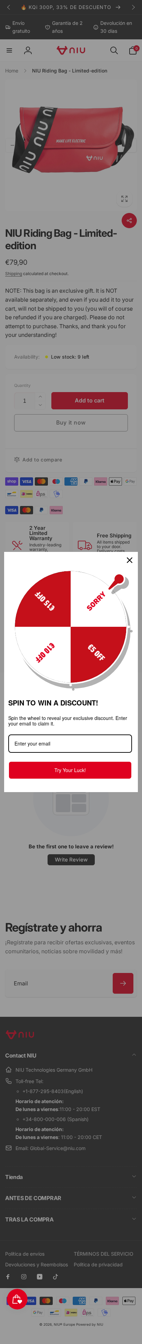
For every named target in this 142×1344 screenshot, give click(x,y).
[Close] (129, 560)
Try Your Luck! (70, 770)
